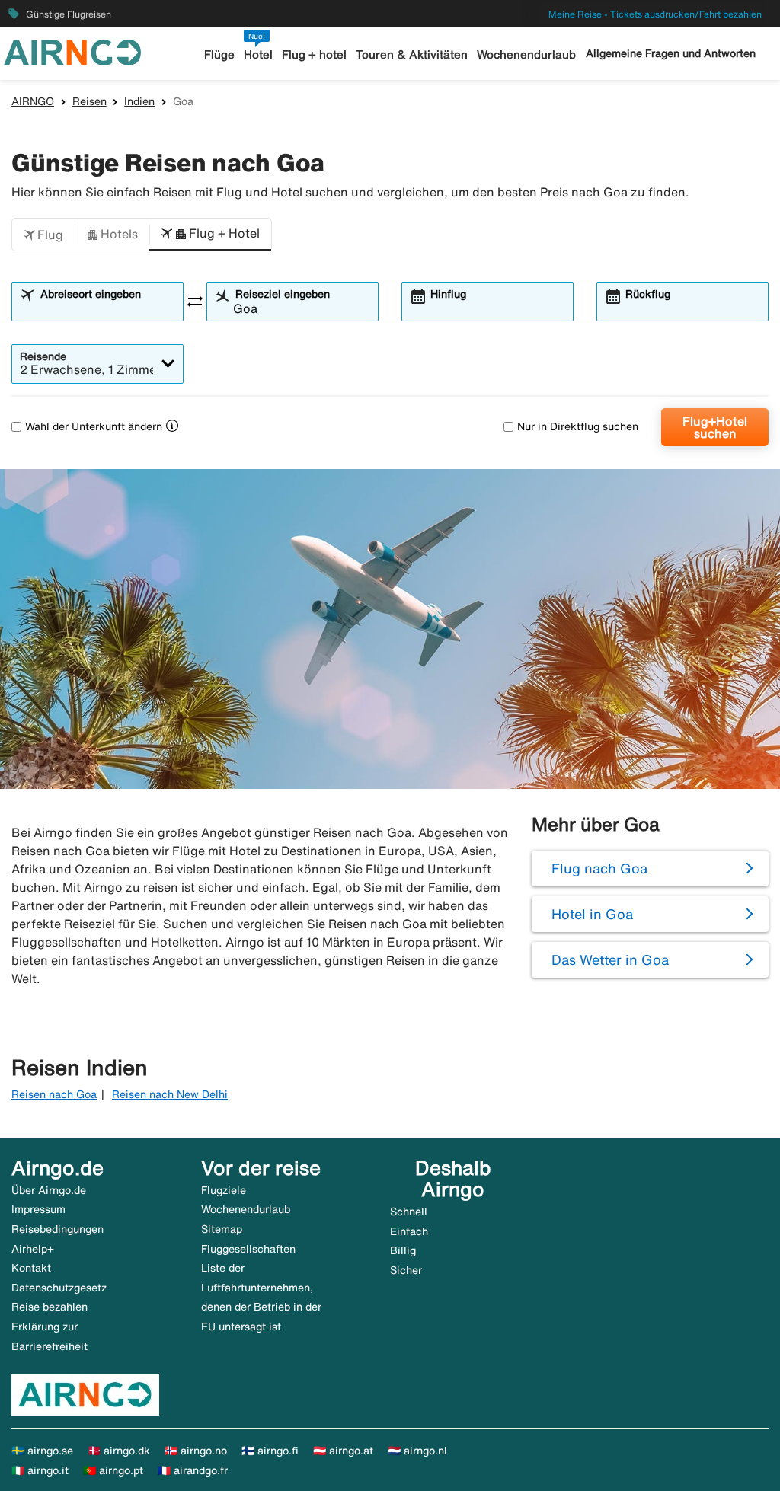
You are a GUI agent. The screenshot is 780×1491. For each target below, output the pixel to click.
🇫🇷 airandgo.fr (193, 1470)
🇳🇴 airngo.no (196, 1450)
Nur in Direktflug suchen (577, 426)
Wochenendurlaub (526, 54)
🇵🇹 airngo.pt (113, 1470)
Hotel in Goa (592, 914)
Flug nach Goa (599, 868)
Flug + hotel (314, 54)
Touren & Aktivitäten (412, 54)
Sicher (406, 1270)
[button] (43, 235)
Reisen (89, 101)
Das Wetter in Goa (610, 959)
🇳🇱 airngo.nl (417, 1450)
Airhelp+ (32, 1249)
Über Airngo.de (48, 1190)
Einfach (409, 1231)
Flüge (219, 54)
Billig (403, 1250)
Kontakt (31, 1268)
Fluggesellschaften (248, 1249)
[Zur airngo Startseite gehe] (72, 51)
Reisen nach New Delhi (170, 1094)
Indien (139, 101)
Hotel (258, 54)
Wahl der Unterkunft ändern (93, 426)
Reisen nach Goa (54, 1094)
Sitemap (221, 1229)
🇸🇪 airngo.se (42, 1450)
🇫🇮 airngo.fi (270, 1450)
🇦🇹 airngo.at (343, 1450)
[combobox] (106, 308)
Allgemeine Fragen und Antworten (671, 53)
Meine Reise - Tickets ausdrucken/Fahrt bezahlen (655, 14)
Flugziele (223, 1190)
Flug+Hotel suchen (714, 427)
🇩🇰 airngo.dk (119, 1450)
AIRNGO (32, 101)
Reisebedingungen (57, 1229)
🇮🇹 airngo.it (40, 1470)
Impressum (38, 1209)
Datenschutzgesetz (59, 1287)
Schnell (408, 1211)
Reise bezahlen (49, 1306)
